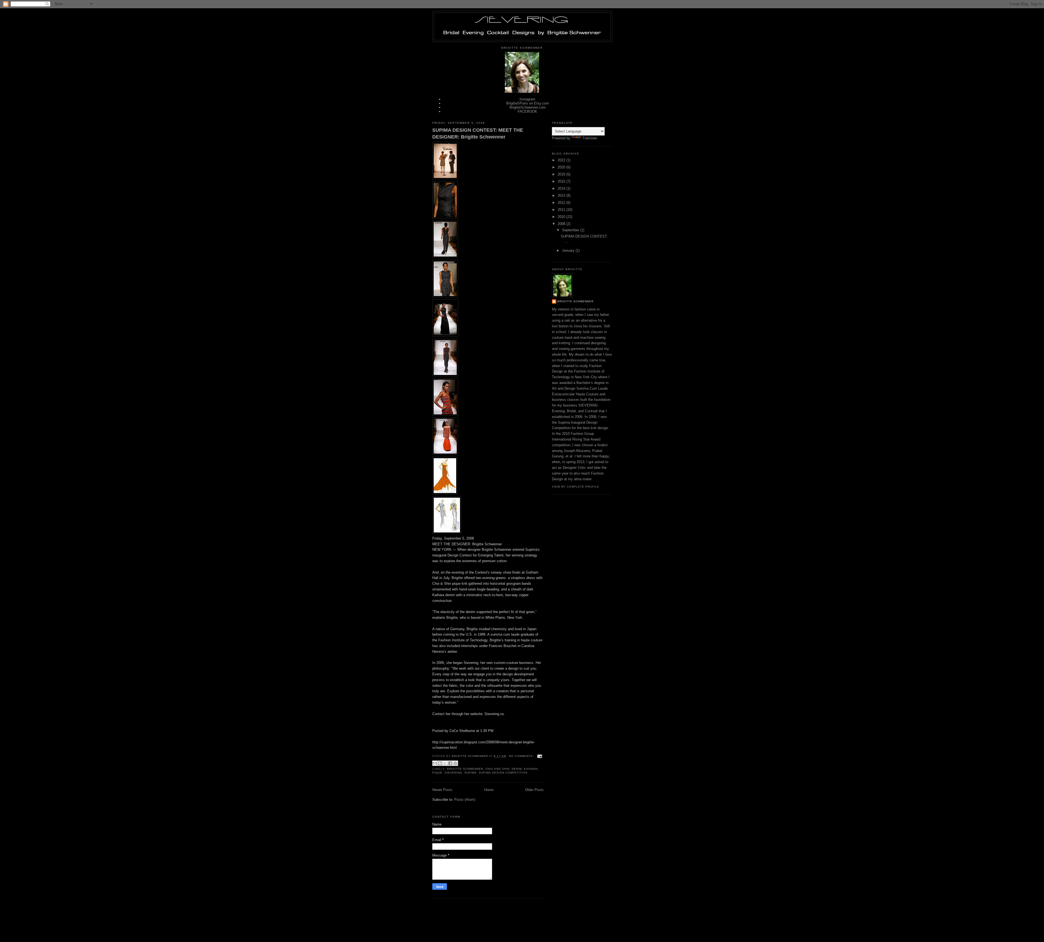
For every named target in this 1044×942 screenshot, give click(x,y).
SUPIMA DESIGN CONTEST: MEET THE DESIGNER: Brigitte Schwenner (477, 133)
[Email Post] (539, 756)
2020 (562, 167)
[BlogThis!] (440, 763)
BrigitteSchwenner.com (527, 107)
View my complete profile (575, 486)
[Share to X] (445, 763)
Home (488, 790)
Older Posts (534, 790)
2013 (562, 195)
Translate (589, 138)
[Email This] (434, 763)
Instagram (527, 99)
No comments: (522, 756)
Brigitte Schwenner (465, 768)
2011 (562, 210)
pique (437, 772)
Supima (470, 772)
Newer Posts (442, 790)
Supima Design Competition (503, 772)
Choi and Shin (497, 768)
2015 (562, 181)
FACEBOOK (527, 111)
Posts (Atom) (464, 800)
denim (517, 768)
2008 (562, 224)
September (571, 230)
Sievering (453, 772)
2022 (562, 160)
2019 (562, 174)
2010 (562, 217)
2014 (562, 188)
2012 (562, 203)
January (569, 250)
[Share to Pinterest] (455, 763)
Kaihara (531, 768)
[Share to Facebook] (450, 763)
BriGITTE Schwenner (575, 301)
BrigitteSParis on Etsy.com (527, 103)
